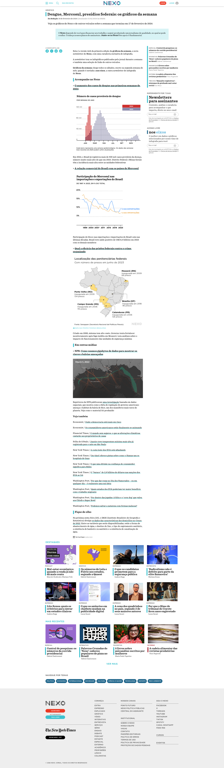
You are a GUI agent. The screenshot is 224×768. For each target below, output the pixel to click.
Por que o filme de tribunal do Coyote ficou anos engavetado (162, 609)
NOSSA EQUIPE (127, 726)
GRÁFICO (98, 714)
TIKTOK (159, 719)
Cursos (160, 735)
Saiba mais (89, 537)
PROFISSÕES (100, 750)
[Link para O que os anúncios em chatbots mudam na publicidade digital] (94, 591)
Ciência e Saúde (115, 681)
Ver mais (112, 664)
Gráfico (82, 566)
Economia (61, 681)
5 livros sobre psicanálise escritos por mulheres (130, 651)
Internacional (75, 681)
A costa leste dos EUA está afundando (108, 450)
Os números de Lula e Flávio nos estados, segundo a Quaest (94, 572)
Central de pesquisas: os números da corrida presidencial (61, 651)
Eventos (160, 743)
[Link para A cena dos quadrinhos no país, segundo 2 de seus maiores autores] (128, 591)
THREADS (160, 711)
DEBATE (98, 733)
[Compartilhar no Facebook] (47, 51)
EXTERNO (98, 745)
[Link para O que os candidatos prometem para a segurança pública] (128, 554)
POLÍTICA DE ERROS (130, 737)
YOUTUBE (160, 714)
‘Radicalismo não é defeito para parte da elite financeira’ (161, 572)
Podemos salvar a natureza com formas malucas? (114, 506)
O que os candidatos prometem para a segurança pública (127, 572)
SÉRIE (97, 728)
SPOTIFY (160, 722)
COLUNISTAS (100, 756)
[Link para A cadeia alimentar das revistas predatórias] (163, 633)
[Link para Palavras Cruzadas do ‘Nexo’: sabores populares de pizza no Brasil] (95, 633)
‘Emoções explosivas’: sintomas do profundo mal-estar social (163, 83)
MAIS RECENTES (68, 3)
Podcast (48, 566)
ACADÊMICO (100, 747)
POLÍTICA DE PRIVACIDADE (133, 743)
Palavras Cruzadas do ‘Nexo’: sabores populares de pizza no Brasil (163, 59)
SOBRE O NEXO (127, 723)
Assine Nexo (55, 710)
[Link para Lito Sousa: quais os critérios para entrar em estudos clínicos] (61, 591)
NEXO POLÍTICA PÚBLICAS (132, 708)
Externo (152, 74)
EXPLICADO (99, 711)
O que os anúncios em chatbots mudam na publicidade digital (94, 609)
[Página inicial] (112, 3)
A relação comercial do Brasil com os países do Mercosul (107, 168)
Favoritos (153, 66)
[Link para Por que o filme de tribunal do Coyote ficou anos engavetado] (162, 591)
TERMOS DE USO (128, 740)
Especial (152, 48)
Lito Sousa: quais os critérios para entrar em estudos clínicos (60, 609)
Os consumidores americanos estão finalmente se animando (113, 428)
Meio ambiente (155, 681)
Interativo (153, 57)
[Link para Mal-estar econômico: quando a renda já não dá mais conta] (61, 554)
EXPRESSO (99, 708)
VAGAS (124, 729)
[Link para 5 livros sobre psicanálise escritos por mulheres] (129, 633)
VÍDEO (97, 717)
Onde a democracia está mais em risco (103, 422)
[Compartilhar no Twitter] (51, 51)
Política (50, 681)
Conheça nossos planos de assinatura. (83, 35)
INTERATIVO (100, 719)
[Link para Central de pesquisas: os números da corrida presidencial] (61, 633)
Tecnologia (130, 681)
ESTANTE (98, 739)
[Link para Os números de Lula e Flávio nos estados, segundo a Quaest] (94, 554)
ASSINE (162, 3)
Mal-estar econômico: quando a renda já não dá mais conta (60, 572)
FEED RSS (160, 728)
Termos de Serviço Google (169, 120)
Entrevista (151, 566)
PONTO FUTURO (128, 705)
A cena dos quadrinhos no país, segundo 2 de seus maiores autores (128, 609)
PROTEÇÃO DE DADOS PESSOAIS (135, 745)
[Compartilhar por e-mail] (56, 51)
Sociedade (89, 681)
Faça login (55, 717)
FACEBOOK (161, 705)
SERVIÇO (98, 725)
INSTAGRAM (161, 717)
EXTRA (97, 705)
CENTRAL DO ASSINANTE (132, 711)
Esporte (142, 681)
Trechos (152, 81)
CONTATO (125, 731)
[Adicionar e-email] (174, 114)
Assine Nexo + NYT (55, 737)
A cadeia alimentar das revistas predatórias (163, 649)
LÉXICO (97, 753)
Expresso (117, 566)
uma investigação (111, 402)
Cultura (101, 681)
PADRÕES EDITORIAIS (130, 734)
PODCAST (98, 736)
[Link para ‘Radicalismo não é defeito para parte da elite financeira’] (162, 554)
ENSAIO (97, 731)
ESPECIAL (98, 742)
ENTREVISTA (100, 722)
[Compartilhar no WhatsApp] (60, 51)
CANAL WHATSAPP (164, 725)
